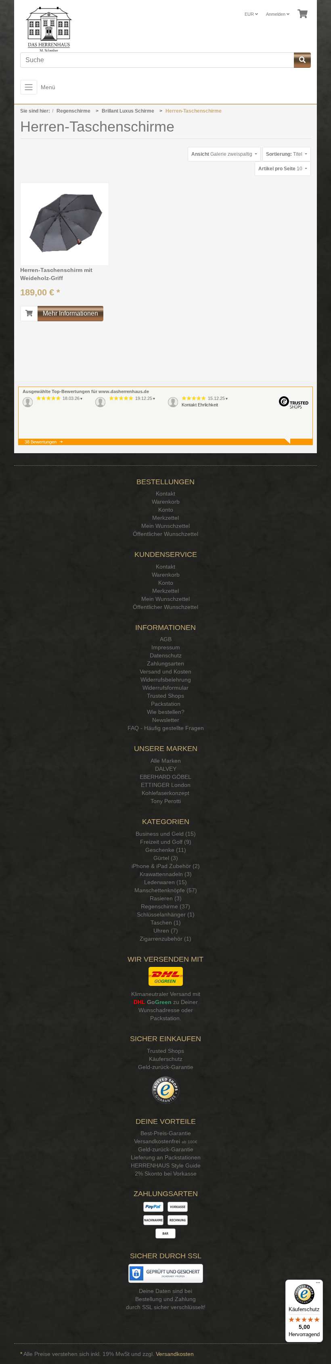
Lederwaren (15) (165, 882)
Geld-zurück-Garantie (165, 1067)
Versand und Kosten (165, 671)
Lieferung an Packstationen (166, 1157)
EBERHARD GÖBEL (165, 777)
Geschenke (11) (165, 850)
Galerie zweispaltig (222, 154)
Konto (165, 509)
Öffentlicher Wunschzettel (165, 534)
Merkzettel (165, 518)
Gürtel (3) (165, 858)
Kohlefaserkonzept (165, 793)
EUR (250, 14)
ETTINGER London (166, 785)
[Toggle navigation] (28, 87)
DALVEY (165, 769)
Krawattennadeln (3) (166, 874)
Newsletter (165, 720)
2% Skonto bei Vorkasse (166, 1173)
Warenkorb (166, 501)
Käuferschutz (165, 1059)
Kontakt (165, 493)
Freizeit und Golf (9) (165, 842)
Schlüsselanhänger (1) (166, 914)
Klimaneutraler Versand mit (165, 994)
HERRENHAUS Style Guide (166, 1165)
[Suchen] (302, 60)
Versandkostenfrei (157, 1141)
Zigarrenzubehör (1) (165, 938)
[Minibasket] (302, 14)
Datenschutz (166, 655)
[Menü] (318, 1284)
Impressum (165, 647)
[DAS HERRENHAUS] (45, 29)
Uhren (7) (165, 930)
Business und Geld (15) (166, 834)
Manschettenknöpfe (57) (165, 890)
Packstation (165, 704)
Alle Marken (166, 760)
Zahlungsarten (165, 663)
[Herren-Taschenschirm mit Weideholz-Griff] (64, 224)
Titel (285, 154)
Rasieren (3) (166, 898)
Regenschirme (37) (165, 906)
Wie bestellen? (165, 712)
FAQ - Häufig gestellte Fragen (166, 728)
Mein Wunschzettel (165, 526)
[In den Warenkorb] (29, 313)
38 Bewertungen (41, 441)
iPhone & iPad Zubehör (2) (166, 866)
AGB (166, 639)
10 (281, 169)
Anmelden (276, 14)
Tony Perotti (166, 801)
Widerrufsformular (165, 687)
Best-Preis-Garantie (165, 1133)
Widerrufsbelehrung (165, 679)
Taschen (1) (166, 922)
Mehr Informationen (70, 313)
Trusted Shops (165, 695)
